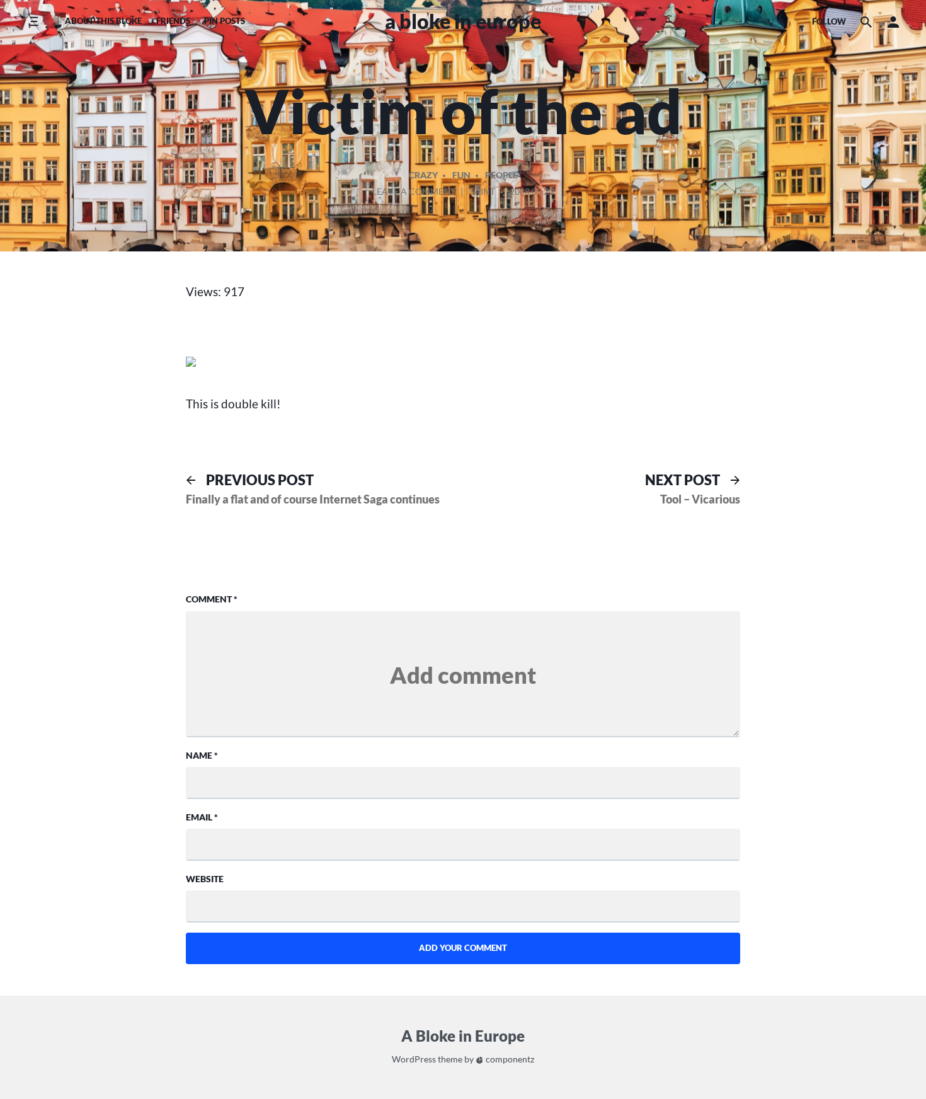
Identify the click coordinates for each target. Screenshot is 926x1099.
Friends (173, 21)
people (501, 175)
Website (205, 878)
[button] (893, 21)
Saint (482, 191)
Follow (829, 21)
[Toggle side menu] (34, 22)
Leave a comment (413, 193)
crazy (423, 175)
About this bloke (103, 21)
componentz (509, 1059)
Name (202, 755)
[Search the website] (866, 21)
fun (461, 175)
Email (202, 817)
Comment (211, 599)
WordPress (414, 1059)
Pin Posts (224, 21)
